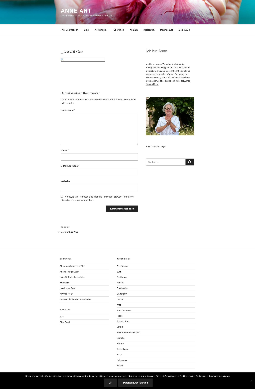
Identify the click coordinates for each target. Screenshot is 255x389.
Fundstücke (122, 288)
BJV (62, 316)
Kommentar (68, 110)
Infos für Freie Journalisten (72, 277)
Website (65, 181)
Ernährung (122, 277)
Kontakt (134, 29)
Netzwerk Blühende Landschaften (75, 299)
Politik (119, 315)
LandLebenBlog (67, 288)
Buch (119, 271)
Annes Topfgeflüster (69, 271)
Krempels (64, 282)
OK (110, 382)
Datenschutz (166, 29)
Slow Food (65, 322)
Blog (86, 29)
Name (65, 150)
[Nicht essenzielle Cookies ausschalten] (251, 380)
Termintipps (122, 348)
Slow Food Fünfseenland (128, 332)
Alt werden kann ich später (72, 266)
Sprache (121, 337)
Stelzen (120, 343)
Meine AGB (184, 29)
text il (119, 354)
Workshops (100, 29)
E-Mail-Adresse (70, 166)
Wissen (120, 365)
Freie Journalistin (69, 29)
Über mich (119, 29)
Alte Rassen (122, 266)
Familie (120, 282)
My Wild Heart (66, 293)
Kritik (119, 304)
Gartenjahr (122, 293)
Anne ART (76, 10)
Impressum (149, 29)
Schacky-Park (123, 321)
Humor (120, 299)
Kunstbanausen (124, 310)
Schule (120, 326)
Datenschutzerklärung (135, 382)
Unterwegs (122, 360)
